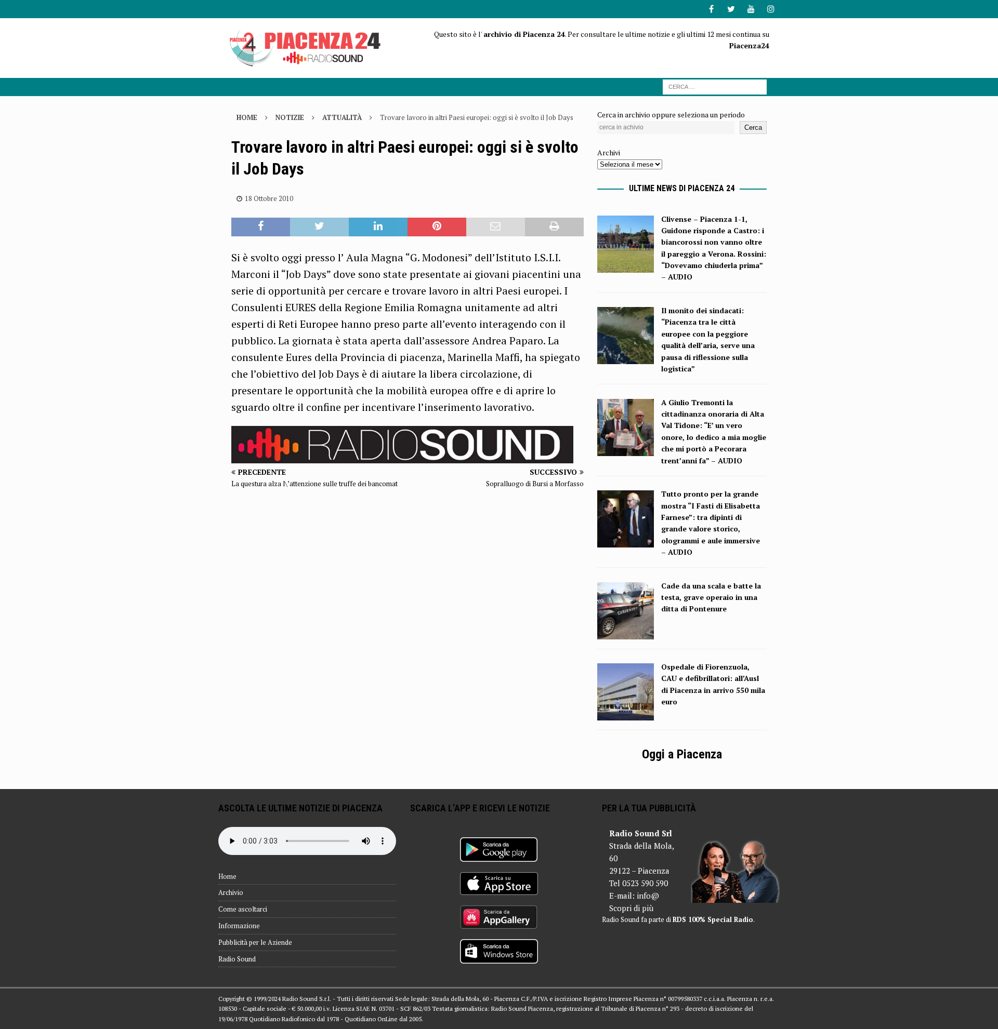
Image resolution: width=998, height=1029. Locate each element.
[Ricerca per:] (715, 86)
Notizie (289, 117)
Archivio (230, 892)
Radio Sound (237, 959)
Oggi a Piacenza (682, 754)
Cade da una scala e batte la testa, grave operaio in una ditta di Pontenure (711, 597)
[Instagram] (770, 9)
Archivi (608, 152)
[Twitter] (731, 9)
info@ (648, 895)
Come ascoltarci (242, 909)
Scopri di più (631, 908)
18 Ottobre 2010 (269, 198)
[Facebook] (711, 9)
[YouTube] (751, 9)
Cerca (753, 127)
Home (227, 876)
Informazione (239, 925)
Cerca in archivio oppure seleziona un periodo (671, 114)
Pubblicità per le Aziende (255, 942)
